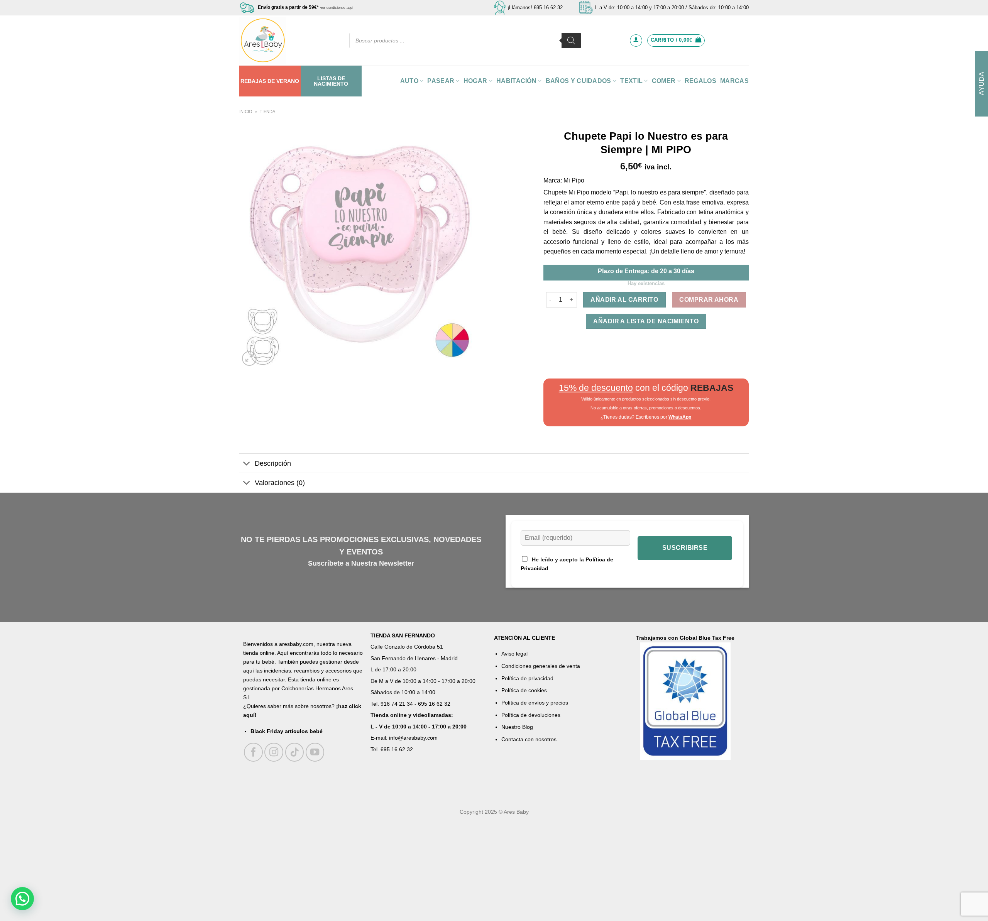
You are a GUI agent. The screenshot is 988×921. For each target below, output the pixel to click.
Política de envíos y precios (534, 703)
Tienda (267, 111)
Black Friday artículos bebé (286, 731)
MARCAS (734, 81)
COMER (664, 81)
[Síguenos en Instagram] (273, 752)
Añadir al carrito (624, 299)
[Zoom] (249, 358)
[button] (22, 898)
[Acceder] (636, 40)
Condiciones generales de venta (540, 666)
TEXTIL (631, 81)
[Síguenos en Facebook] (253, 752)
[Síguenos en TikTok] (294, 752)
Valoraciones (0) (280, 483)
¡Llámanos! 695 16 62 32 (535, 7)
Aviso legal (514, 654)
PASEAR (440, 81)
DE (271, 81)
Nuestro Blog (517, 727)
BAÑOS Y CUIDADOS (578, 81)
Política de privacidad (527, 678)
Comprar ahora (708, 299)
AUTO (409, 81)
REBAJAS (253, 81)
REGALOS (700, 81)
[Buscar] (571, 40)
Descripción (273, 463)
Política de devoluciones (530, 715)
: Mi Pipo (572, 180)
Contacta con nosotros (529, 739)
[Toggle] (246, 464)
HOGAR (475, 81)
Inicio (245, 111)
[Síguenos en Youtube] (315, 752)
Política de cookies (524, 690)
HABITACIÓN (516, 81)
